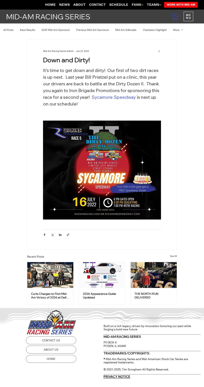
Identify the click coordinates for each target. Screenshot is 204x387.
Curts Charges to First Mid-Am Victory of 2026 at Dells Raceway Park (49, 295)
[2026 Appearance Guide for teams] (102, 275)
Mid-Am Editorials (125, 29)
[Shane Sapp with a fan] (154, 275)
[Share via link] (67, 234)
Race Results (27, 29)
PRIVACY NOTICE (117, 377)
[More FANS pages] (142, 5)
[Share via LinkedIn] (60, 234)
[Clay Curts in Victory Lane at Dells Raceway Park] (50, 275)
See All (173, 256)
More (176, 29)
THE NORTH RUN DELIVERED (146, 295)
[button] (175, 16)
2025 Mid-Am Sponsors (55, 29)
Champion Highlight (155, 29)
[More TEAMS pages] (160, 5)
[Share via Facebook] (44, 234)
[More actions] (159, 51)
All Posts (8, 29)
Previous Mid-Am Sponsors (92, 29)
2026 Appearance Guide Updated (99, 295)
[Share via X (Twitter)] (52, 234)
